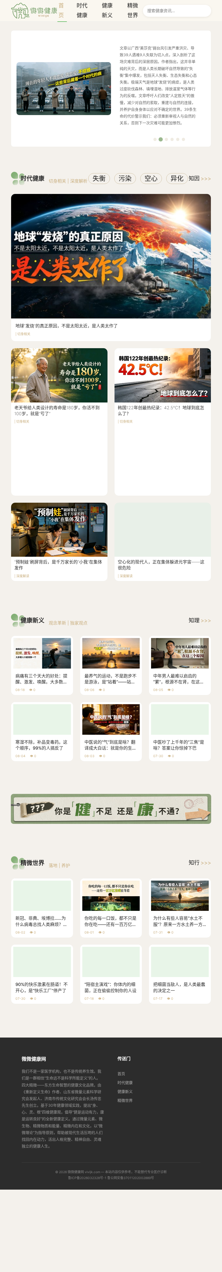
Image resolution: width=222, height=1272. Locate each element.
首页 (121, 1073)
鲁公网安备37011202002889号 (130, 1178)
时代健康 (125, 1082)
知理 (200, 620)
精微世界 (125, 1100)
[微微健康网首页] (34, 11)
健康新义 (125, 1091)
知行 (200, 863)
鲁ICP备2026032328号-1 (87, 1178)
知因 (200, 178)
